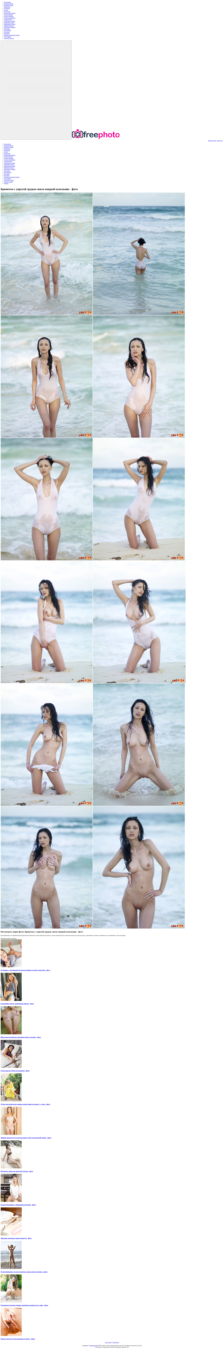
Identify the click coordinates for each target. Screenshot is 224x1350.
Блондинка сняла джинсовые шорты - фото (17, 1004)
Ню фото (7, 33)
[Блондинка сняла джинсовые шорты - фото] (11, 1000)
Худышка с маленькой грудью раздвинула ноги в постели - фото (25, 970)
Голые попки (8, 19)
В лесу (6, 10)
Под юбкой (7, 36)
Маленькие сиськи (9, 24)
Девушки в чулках (9, 21)
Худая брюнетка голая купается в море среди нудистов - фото (24, 1272)
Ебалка (6, 183)
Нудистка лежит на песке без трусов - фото (17, 1171)
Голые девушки (8, 16)
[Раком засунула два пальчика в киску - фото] (11, 1335)
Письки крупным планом (11, 35)
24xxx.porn (108, 1342)
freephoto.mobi (93, 1345)
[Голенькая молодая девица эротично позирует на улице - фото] (11, 1302)
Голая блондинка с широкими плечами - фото (18, 1205)
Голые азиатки (8, 14)
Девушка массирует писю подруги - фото (16, 1238)
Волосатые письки (9, 13)
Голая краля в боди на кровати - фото (15, 1071)
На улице (7, 32)
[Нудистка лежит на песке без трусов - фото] (11, 1168)
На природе (7, 30)
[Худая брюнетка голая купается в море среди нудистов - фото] (11, 1268)
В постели (7, 11)
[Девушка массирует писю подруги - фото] (11, 1235)
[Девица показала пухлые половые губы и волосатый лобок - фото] (11, 1134)
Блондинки (7, 2)
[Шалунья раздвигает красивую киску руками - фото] (11, 1034)
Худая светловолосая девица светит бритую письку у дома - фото (25, 1104)
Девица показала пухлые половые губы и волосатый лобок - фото (26, 1138)
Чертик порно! (8, 182)
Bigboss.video (212, 140)
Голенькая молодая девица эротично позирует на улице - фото (24, 1305)
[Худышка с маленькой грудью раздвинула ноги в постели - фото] (11, 967)
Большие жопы (8, 3)
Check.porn (115, 1342)
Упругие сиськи (9, 38)
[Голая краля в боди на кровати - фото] (11, 1067)
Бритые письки (8, 5)
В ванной (7, 8)
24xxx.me (220, 140)
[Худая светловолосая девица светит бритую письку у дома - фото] (11, 1101)
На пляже (7, 29)
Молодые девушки (9, 27)
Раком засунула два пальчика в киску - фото (18, 1339)
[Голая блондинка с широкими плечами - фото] (11, 1201)
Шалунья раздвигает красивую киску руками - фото (21, 1037)
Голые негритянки (9, 18)
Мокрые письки (9, 25)
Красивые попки (9, 22)
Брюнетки (7, 7)
